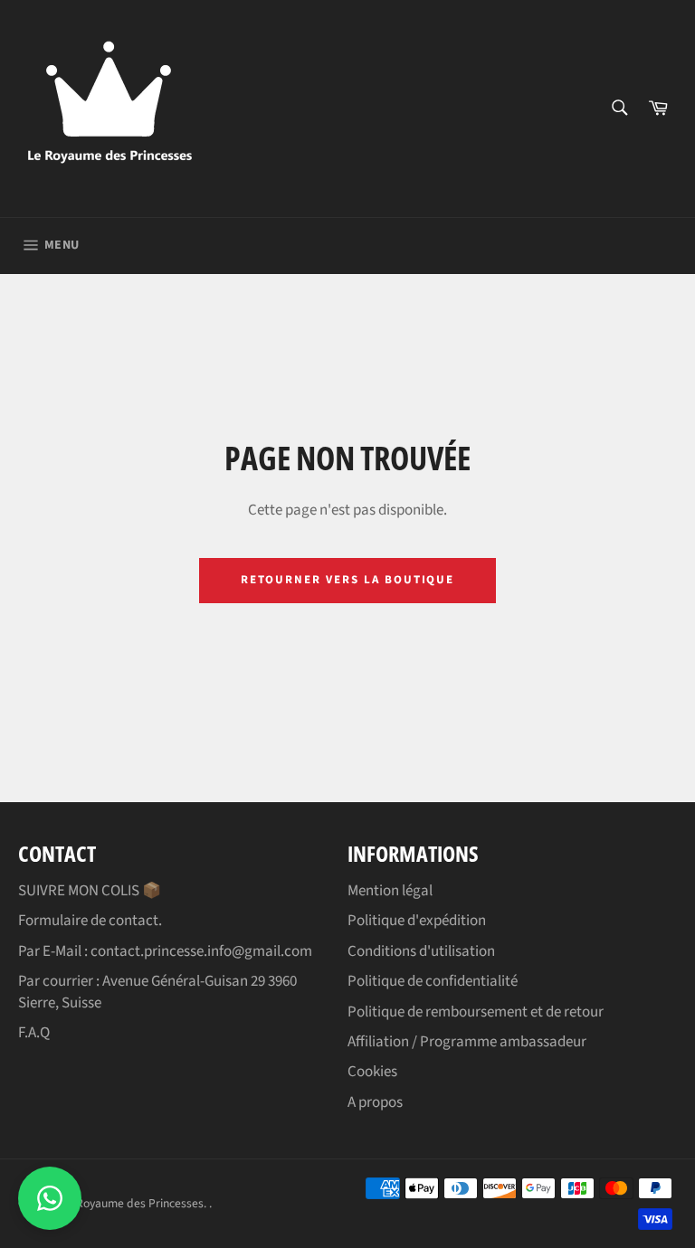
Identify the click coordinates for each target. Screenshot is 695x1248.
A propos (375, 1102)
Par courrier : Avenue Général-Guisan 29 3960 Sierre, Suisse (157, 991)
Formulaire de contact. (90, 920)
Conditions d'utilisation (421, 951)
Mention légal (390, 891)
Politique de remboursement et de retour (476, 1012)
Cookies (372, 1072)
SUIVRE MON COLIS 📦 (89, 891)
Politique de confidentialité (433, 981)
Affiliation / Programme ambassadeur (467, 1042)
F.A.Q (34, 1033)
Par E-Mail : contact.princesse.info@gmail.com (165, 951)
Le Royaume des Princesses (132, 1203)
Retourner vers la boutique (348, 580)
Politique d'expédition (417, 920)
